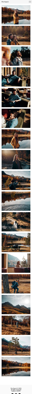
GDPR (18, 391)
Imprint (13, 391)
